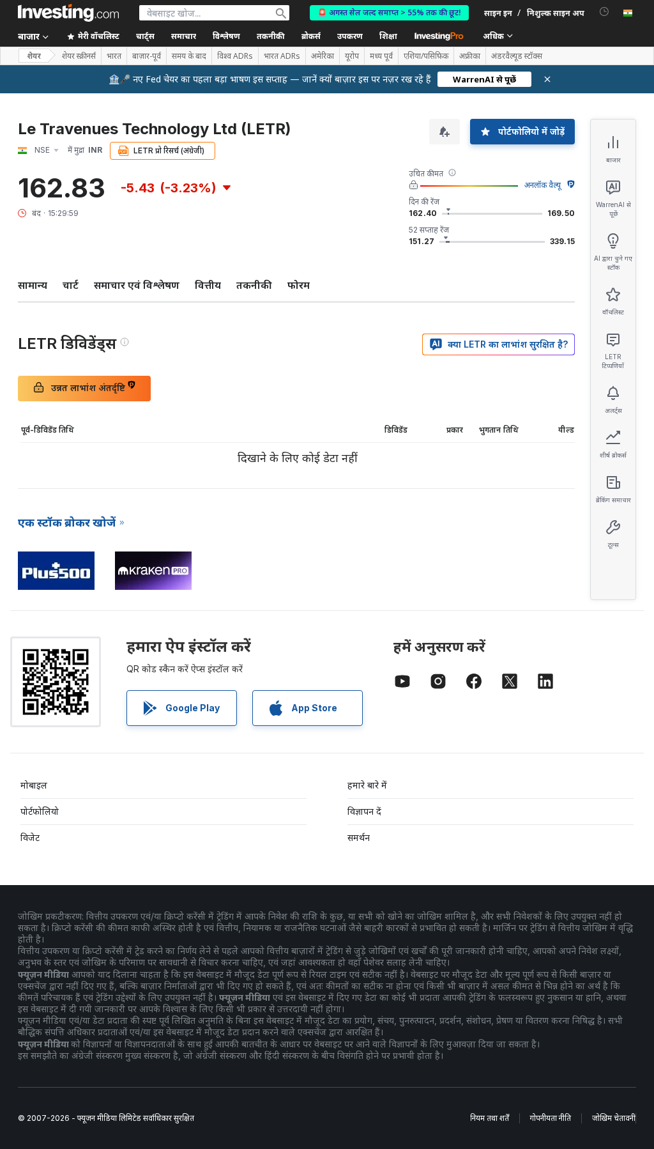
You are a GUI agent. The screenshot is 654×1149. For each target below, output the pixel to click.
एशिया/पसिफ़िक (426, 56)
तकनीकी (254, 285)
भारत (114, 56)
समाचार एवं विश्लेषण (136, 285)
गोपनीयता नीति (550, 1118)
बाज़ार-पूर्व (146, 56)
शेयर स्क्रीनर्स (79, 56)
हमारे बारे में (367, 785)
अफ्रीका (469, 56)
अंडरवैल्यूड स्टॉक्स (516, 56)
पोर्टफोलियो (39, 811)
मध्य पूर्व (381, 56)
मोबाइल (33, 785)
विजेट (30, 837)
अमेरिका (322, 56)
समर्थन (358, 837)
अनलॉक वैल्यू (542, 185)
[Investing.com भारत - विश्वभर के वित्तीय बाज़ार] (68, 13)
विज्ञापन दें (364, 811)
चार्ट (71, 285)
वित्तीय (208, 285)
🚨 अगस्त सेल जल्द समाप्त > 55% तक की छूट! (389, 12)
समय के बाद (189, 56)
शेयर (34, 55)
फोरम (298, 285)
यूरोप (352, 56)
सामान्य (32, 285)
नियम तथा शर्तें (489, 1118)
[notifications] (604, 12)
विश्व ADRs (235, 56)
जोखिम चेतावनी (613, 1118)
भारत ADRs (282, 56)
